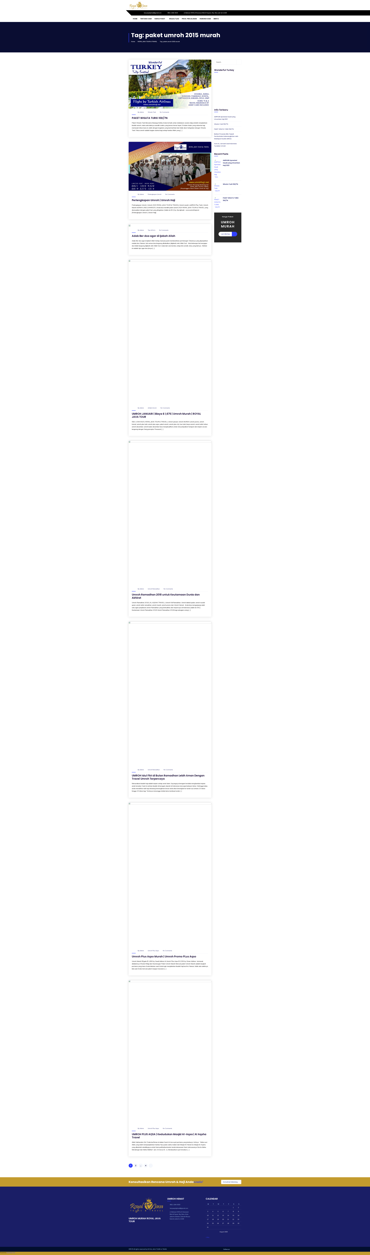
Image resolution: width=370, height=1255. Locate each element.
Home (133, 41)
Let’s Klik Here (225, 234)
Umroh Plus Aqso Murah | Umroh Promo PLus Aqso (164, 956)
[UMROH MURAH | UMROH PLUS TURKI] (138, 5)
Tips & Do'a (151, 230)
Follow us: (226, 1249)
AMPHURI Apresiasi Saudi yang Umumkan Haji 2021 (224, 118)
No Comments (164, 112)
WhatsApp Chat (11, 1252)
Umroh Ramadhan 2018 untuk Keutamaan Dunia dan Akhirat (166, 596)
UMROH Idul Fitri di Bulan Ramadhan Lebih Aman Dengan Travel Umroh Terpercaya (168, 777)
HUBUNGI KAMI (205, 19)
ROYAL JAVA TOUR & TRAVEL (147, 41)
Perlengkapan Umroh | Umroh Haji (153, 200)
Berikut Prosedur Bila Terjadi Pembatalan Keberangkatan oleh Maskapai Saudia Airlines (226, 136)
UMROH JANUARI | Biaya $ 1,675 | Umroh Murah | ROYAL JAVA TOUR (166, 415)
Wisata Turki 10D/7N (221, 124)
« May (207, 1237)
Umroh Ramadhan (154, 589)
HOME (135, 19)
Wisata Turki (174, 19)
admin (142, 112)
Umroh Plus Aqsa (153, 951)
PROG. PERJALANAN (189, 19)
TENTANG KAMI (146, 19)
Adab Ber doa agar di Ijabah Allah (153, 236)
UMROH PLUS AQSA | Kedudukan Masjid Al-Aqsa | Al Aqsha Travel (169, 1136)
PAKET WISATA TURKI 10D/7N (150, 118)
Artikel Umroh (152, 408)
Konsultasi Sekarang (230, 1182)
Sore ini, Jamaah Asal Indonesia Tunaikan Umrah (225, 144)
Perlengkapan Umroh (154, 194)
